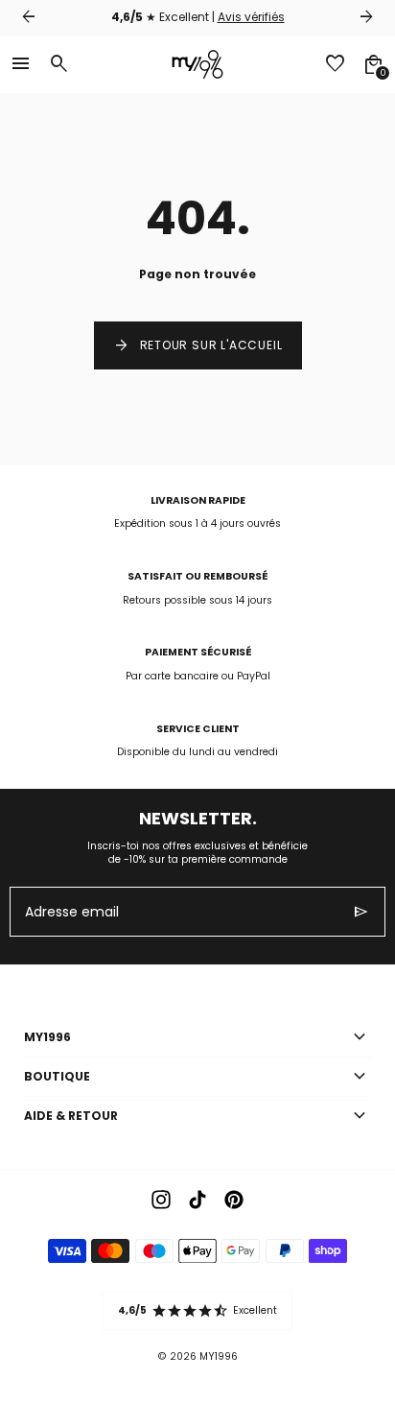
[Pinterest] (233, 1199)
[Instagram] (161, 1199)
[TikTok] (197, 1199)
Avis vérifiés (251, 17)
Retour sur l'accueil (198, 345)
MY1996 (218, 1356)
